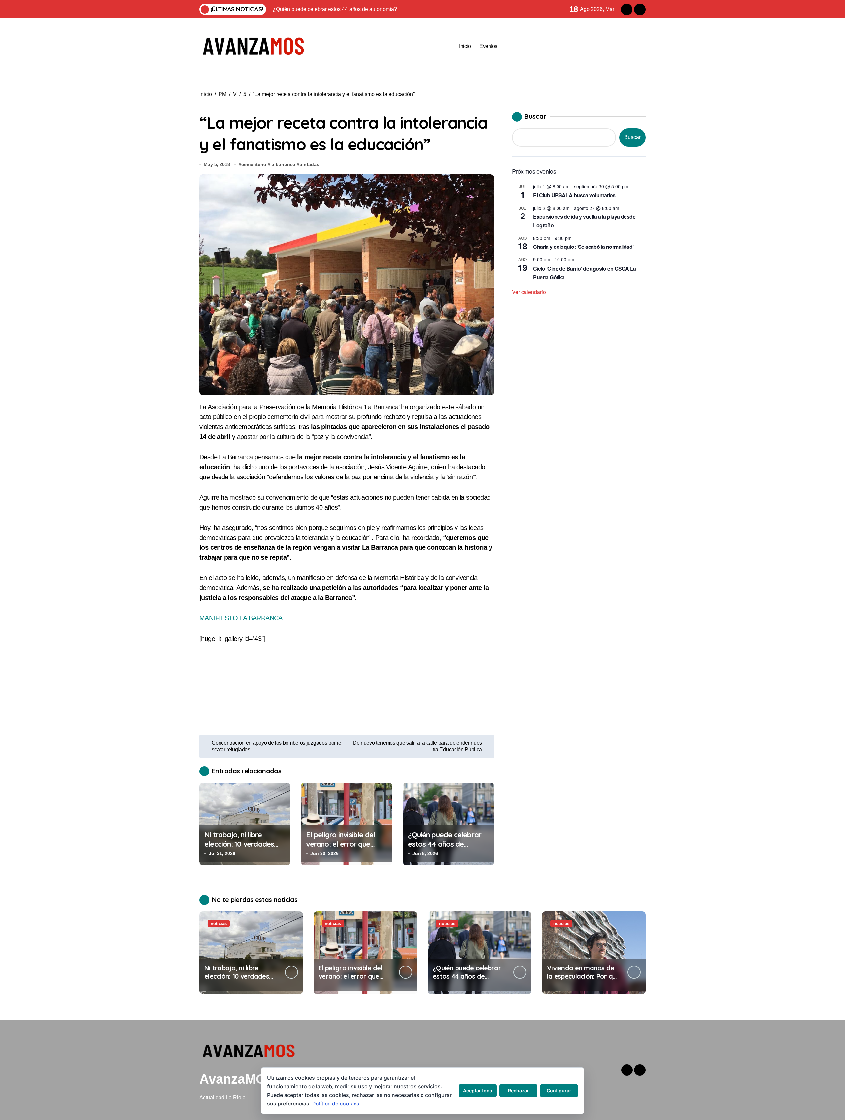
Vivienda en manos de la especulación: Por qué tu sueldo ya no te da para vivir (583, 981)
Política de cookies (335, 1103)
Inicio (465, 46)
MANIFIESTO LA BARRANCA (241, 618)
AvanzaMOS (237, 1079)
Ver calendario (529, 292)
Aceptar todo (477, 1090)
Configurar (559, 1090)
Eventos (488, 46)
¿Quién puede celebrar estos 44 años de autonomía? (444, 844)
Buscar (535, 116)
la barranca (282, 164)
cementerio (253, 164)
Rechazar (518, 1090)
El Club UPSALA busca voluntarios (574, 195)
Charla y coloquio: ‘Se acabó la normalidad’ (583, 246)
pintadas (309, 164)
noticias (219, 923)
